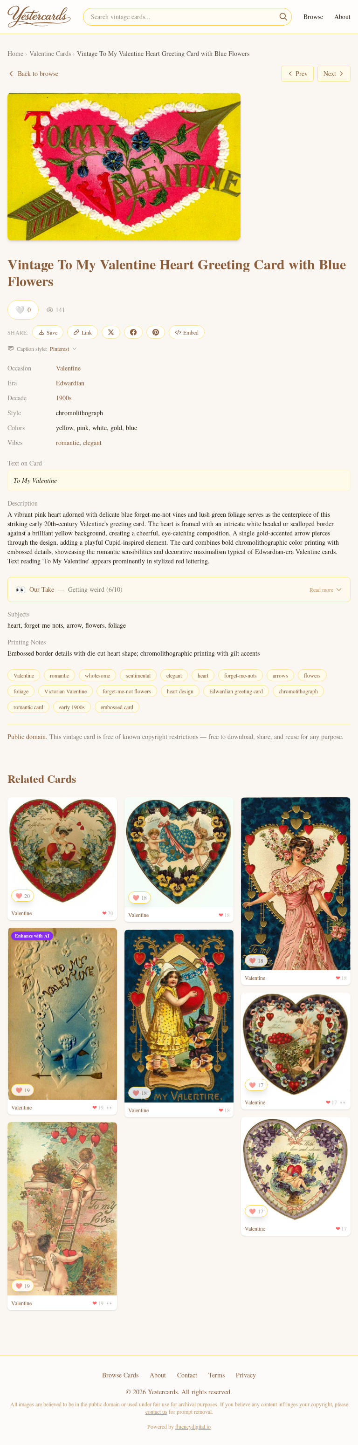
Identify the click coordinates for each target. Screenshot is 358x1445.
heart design (180, 691)
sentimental (138, 675)
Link (87, 332)
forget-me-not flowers (127, 691)
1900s (63, 397)
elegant (92, 442)
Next (330, 73)
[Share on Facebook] (133, 332)
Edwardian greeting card (236, 691)
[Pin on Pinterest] (155, 332)
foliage (21, 691)
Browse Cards (120, 1374)
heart (203, 675)
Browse (313, 16)
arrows (280, 675)
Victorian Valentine (65, 691)
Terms (216, 1374)
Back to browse (38, 73)
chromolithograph (298, 691)
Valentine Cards (50, 53)
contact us (156, 1411)
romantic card (28, 707)
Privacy (246, 1374)
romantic (67, 442)
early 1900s (72, 707)
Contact (187, 1374)
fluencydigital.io (193, 1426)
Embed (191, 332)
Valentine (68, 367)
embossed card (117, 707)
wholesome (97, 675)
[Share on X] (111, 332)
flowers (312, 675)
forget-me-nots (240, 675)
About (342, 16)
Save (52, 332)
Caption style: (43, 348)
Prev (302, 73)
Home (15, 53)
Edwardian (70, 382)
